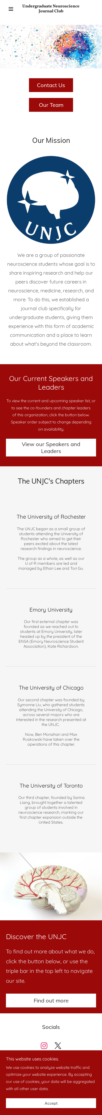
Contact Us (51, 85)
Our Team (51, 104)
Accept (51, 1103)
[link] (51, 9)
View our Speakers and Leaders (51, 447)
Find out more (51, 1000)
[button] (13, 9)
